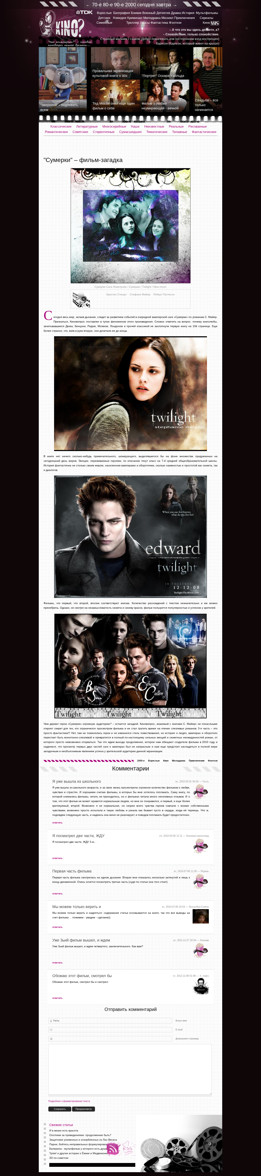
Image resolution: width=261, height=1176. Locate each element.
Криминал (134, 18)
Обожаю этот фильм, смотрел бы (82, 976)
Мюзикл (167, 18)
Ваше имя (181, 1020)
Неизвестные (154, 126)
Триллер (132, 22)
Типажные (179, 132)
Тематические (156, 132)
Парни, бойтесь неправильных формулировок (78, 1144)
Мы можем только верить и (76, 907)
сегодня (146, 4)
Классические (60, 126)
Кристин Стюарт (116, 294)
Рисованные (197, 126)
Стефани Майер (140, 294)
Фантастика (159, 22)
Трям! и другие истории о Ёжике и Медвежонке (78, 1153)
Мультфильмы (207, 13)
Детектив (163, 13)
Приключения (184, 18)
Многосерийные (114, 126)
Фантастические (204, 132)
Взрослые (104, 13)
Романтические (56, 132)
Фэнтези (175, 22)
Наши (135, 126)
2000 (130, 4)
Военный (149, 13)
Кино (206, 22)
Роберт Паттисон (164, 294)
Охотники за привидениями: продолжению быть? (80, 1135)
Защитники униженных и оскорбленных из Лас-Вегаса (83, 1139)
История (188, 13)
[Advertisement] (130, 146)
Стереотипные (103, 132)
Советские (80, 132)
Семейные (104, 22)
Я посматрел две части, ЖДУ (78, 836)
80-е (108, 4)
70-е (97, 4)
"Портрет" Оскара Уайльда (163, 76)
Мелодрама (151, 18)
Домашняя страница (187, 1038)
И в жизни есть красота (63, 1130)
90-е (119, 4)
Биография (121, 13)
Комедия (119, 18)
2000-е (141, 760)
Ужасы (145, 22)
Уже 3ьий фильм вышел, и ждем (81, 940)
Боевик (136, 13)
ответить (57, 822)
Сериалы (206, 18)
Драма (176, 13)
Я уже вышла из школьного (76, 781)
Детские (104, 18)
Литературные (87, 126)
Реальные (176, 126)
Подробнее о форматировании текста (69, 1101)
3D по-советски (58, 1157)
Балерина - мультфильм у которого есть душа (78, 1148)
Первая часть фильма (72, 871)
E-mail (179, 1029)
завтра (163, 4)
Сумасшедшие (130, 132)
